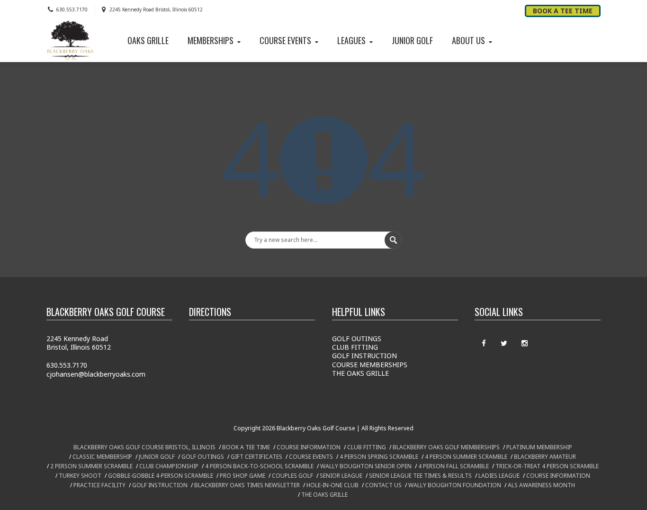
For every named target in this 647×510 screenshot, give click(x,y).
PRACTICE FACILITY (99, 485)
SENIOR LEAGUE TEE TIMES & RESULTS (420, 476)
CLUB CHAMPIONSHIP (168, 466)
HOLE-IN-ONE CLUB (332, 485)
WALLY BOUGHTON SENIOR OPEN (366, 466)
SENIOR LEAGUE (341, 476)
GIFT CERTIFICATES (256, 457)
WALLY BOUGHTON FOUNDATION (454, 485)
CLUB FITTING (355, 347)
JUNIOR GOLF (412, 40)
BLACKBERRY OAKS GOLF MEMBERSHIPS (446, 447)
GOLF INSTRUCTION (364, 355)
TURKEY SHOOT (80, 476)
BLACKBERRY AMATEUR (545, 457)
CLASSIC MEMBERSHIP (102, 457)
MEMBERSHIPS (211, 40)
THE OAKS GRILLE (360, 373)
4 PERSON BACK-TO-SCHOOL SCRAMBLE (259, 466)
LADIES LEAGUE (499, 476)
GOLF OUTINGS (356, 338)
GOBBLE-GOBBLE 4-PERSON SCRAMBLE (160, 476)
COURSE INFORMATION (309, 447)
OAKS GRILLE (148, 40)
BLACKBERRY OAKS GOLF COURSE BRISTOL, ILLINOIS (144, 447)
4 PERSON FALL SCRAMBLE (453, 466)
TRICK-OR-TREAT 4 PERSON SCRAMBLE (547, 466)
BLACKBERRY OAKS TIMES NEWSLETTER (247, 485)
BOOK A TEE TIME (246, 447)
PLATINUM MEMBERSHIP (539, 447)
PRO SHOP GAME (242, 476)
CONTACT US (383, 485)
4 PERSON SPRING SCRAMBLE (379, 457)
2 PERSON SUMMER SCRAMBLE (91, 466)
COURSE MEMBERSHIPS (369, 364)
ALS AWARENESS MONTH (541, 485)
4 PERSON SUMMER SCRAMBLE (466, 457)
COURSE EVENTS (285, 40)
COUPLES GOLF (292, 476)
